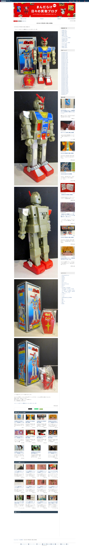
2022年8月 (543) (64, 79)
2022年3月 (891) (64, 85)
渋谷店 (74, 172)
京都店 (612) (64, 30)
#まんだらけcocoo (65, 283)
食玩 (62, 302)
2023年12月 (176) (64, 59)
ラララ (74, 130)
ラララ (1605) (64, 45)
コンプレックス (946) (66, 42)
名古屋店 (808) (65, 38)
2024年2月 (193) (64, 57)
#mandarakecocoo (65, 275)
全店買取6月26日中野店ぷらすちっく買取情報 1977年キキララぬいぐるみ (53, 422)
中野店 (74, 108)
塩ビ (62, 298)
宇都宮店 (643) (65, 40)
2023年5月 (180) (64, 68)
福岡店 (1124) (64, 35)
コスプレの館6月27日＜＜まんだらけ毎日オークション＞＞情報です (19, 472)
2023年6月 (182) (64, 67)
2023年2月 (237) (64, 72)
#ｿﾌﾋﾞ (63, 286)
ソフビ (63, 296)
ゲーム (63, 295)
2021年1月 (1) (63, 94)
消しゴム (63, 301)
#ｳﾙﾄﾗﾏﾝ (63, 285)
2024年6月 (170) (64, 52)
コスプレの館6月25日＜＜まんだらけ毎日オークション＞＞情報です (30, 502)
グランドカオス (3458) (66, 37)
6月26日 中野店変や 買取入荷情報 (67, 237)
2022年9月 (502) (64, 78)
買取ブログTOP (23, 18)
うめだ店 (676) (64, 36)
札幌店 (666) (64, 32)
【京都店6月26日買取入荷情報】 (67, 194)
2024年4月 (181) (64, 54)
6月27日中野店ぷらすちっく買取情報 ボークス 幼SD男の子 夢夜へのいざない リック (68, 112)
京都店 (74, 212)
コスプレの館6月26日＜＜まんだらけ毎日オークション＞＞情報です (19, 487)
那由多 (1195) (64, 46)
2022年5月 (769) (64, 83)
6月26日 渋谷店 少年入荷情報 (66, 173)
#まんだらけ (64, 282)
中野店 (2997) (64, 47)
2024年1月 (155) (64, 58)
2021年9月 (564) (64, 93)
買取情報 (59, 18)
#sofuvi (63, 278)
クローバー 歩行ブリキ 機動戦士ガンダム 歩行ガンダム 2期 (25, 403)
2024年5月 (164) (64, 53)
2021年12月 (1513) (64, 89)
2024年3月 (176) (64, 56)
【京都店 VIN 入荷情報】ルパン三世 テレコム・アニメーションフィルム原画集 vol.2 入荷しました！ (68, 215)
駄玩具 (63, 303)
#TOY (63, 281)
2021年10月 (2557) (65, 92)
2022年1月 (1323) (64, 88)
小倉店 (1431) (64, 34)
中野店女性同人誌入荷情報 (67, 297)
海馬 (62, 299)
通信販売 (42, 18)
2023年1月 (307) (64, 73)
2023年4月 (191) (64, 69)
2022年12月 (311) (64, 74)
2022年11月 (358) (64, 75)
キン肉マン (64, 293)
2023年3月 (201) (64, 71)
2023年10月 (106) (64, 62)
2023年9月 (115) (64, 63)
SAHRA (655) (64, 31)
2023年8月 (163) (64, 64)
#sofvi (63, 280)
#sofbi (63, 276)
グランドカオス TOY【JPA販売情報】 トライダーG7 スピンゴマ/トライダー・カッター (53, 472)
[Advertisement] (36, 524)
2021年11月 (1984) (64, 90)
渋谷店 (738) (64, 41)
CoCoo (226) (64, 43)
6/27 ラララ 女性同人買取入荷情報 (67, 132)
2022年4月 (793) (64, 84)
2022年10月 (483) (64, 77)
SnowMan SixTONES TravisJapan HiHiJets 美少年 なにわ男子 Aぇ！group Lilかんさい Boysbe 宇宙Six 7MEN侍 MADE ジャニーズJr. (69, 290)
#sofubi (63, 277)
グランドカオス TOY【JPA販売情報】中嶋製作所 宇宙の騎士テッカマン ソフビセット (53, 502)
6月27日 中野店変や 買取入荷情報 (67, 153)
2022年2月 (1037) (64, 87)
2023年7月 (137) (64, 66)
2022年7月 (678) (64, 80)
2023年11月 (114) (64, 61)
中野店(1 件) (24, 21)
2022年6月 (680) (64, 82)
